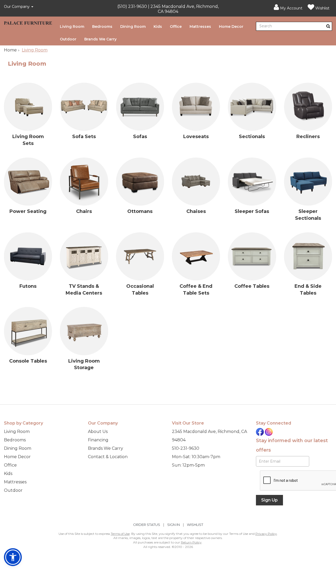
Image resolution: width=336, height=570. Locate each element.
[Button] (328, 26)
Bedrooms (102, 26)
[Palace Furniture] (28, 22)
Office (176, 26)
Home (10, 50)
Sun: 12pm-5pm (188, 465)
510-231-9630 (185, 448)
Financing (98, 439)
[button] (288, 7)
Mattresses (200, 26)
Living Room (72, 26)
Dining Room (133, 26)
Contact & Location (108, 456)
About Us (98, 431)
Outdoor (68, 39)
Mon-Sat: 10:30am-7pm (196, 456)
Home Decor (231, 26)
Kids (158, 26)
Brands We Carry (100, 39)
